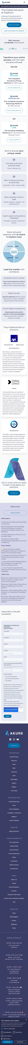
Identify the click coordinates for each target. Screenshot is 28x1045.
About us (14, 879)
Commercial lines (14, 853)
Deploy (14, 787)
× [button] (26, 1019)
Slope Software (14, 831)
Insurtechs (14, 861)
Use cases (14, 790)
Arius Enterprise (14, 809)
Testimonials (14, 846)
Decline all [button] (20, 1042)
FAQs (14, 928)
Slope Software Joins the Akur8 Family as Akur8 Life (14, 6)
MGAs (14, 857)
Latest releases (14, 820)
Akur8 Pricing (14, 757)
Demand (14, 772)
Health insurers (14, 865)
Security (14, 891)
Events (14, 920)
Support (14, 816)
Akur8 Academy (14, 887)
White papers (14, 917)
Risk (14, 768)
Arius (14, 805)
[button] (24, 2)
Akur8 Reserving (14, 801)
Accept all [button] (7, 1042)
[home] (5, 2)
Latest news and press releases (14, 898)
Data (14, 764)
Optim (14, 783)
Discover (14, 760)
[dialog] (14, 1031)
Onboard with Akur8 (14, 894)
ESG (14, 902)
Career (14, 883)
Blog (14, 913)
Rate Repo (14, 779)
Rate (14, 775)
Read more (19, 1026)
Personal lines (14, 850)
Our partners (14, 868)
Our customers (14, 842)
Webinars (14, 924)
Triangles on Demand (14, 813)
